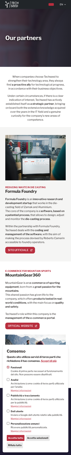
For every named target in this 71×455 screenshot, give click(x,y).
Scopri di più (48, 361)
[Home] (11, 4)
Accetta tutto (15, 437)
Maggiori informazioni (21, 390)
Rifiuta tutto (15, 445)
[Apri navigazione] (51, 4)
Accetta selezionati (37, 437)
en (61, 4)
